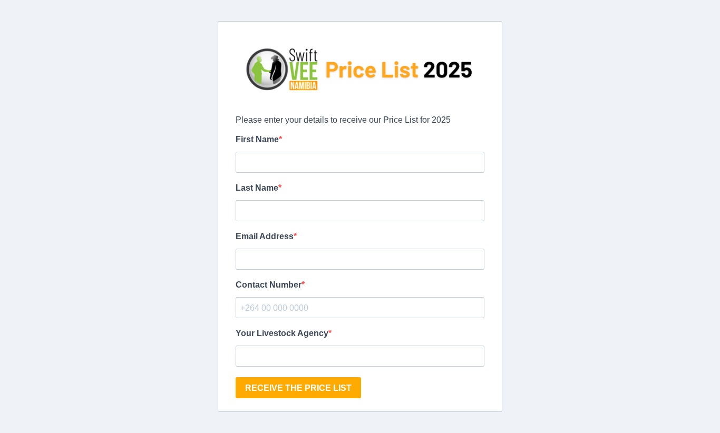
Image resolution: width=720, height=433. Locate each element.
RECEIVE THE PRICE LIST (298, 387)
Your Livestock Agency (282, 333)
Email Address (265, 236)
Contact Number (268, 284)
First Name (257, 139)
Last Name (257, 187)
